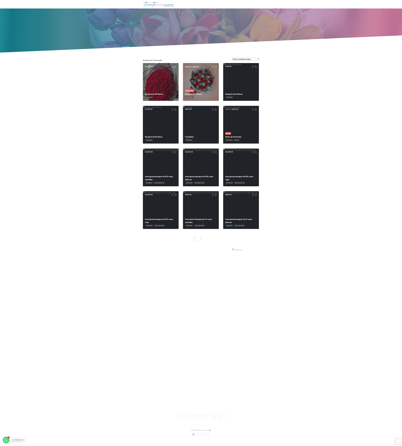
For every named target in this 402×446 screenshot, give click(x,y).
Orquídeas (189, 137)
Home (143, 30)
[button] (6, 440)
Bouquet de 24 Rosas (234, 94)
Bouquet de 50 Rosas (153, 137)
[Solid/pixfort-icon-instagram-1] (203, 426)
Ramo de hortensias (233, 137)
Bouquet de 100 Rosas (154, 94)
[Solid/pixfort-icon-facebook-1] (199, 426)
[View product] (176, 67)
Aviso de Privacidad (217, 443)
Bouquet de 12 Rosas (193, 94)
